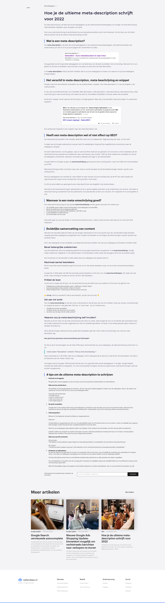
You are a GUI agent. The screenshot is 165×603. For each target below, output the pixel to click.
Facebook (128, 587)
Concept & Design (62, 583)
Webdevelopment (62, 587)
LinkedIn (128, 591)
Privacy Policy (84, 583)
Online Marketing (62, 591)
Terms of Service (85, 587)
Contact (105, 583)
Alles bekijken (129, 492)
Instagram (128, 583)
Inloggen (105, 587)
